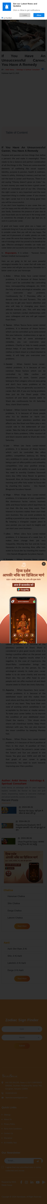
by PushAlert (8, 18)
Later (25, 15)
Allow (39, 15)
